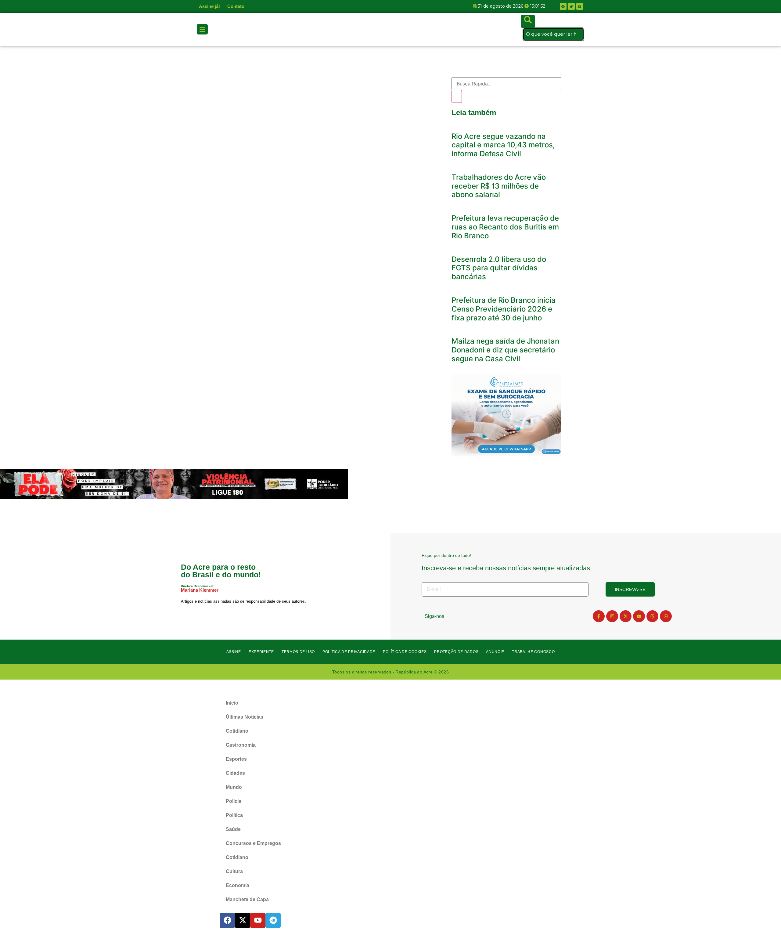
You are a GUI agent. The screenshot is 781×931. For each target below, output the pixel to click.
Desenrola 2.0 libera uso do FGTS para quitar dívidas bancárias (499, 268)
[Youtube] (639, 616)
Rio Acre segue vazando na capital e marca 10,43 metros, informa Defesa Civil (503, 145)
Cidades (235, 773)
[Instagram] (612, 616)
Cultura (234, 871)
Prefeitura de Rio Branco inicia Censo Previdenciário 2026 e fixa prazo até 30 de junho (504, 309)
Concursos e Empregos (253, 843)
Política (234, 815)
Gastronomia (241, 745)
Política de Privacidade (348, 652)
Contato (235, 6)
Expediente (261, 652)
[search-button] (528, 21)
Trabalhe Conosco (533, 652)
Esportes (236, 759)
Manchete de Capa (247, 899)
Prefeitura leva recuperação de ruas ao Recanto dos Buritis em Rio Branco (505, 227)
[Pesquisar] (457, 96)
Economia (237, 885)
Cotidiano (237, 731)
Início (232, 702)
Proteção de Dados (456, 652)
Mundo (234, 787)
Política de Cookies (404, 652)
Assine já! (209, 6)
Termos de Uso (298, 652)
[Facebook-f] (599, 616)
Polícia (233, 801)
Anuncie (495, 652)
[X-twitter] (626, 616)
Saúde (233, 829)
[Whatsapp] (666, 616)
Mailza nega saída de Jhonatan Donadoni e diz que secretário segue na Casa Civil (505, 350)
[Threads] (652, 616)
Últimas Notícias (244, 717)
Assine (233, 652)
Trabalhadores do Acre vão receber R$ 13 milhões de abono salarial (499, 186)
